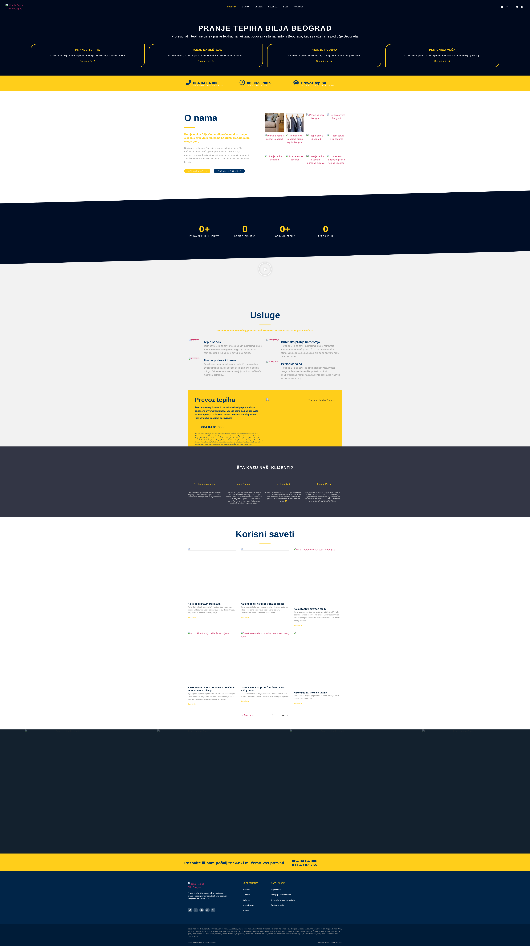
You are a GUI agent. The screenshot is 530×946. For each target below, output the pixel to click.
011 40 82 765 (304, 865)
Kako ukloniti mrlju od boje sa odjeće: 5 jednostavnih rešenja (211, 689)
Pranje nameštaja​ (206, 49)
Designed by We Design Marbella (329, 943)
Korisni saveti (248, 905)
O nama (245, 7)
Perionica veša (442, 49)
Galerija (273, 7)
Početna (231, 7)
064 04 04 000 (304, 861)
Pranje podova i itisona (220, 360)
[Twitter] (517, 7)
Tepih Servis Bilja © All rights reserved (202, 943)
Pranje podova (324, 49)
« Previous (247, 715)
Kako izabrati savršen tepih (310, 609)
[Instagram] (507, 7)
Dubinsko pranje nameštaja (300, 342)
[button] (265, 269)
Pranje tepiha (87, 49)
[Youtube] (502, 7)
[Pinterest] (522, 7)
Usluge (259, 7)
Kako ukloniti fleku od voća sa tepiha (262, 604)
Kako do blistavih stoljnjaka (204, 604)
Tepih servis (212, 342)
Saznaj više (192, 617)
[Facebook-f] (512, 7)
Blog (285, 7)
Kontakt (298, 7)
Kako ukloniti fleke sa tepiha (310, 692)
